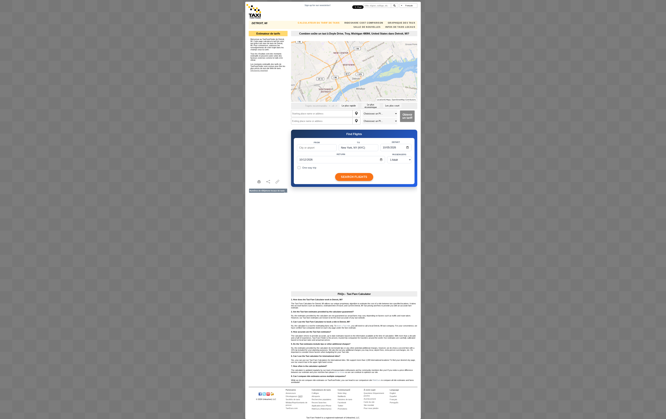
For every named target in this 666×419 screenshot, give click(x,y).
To (358, 142)
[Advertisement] (268, 123)
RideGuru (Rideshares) (321, 409)
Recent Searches (319, 402)
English (393, 393)
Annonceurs (291, 393)
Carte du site (369, 402)
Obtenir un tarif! (407, 116)
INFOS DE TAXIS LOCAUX (400, 27)
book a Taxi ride (343, 326)
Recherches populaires (321, 399)
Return (341, 154)
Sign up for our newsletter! (318, 5)
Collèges (315, 393)
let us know (340, 372)
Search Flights (354, 176)
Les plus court (392, 105)
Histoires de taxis (345, 399)
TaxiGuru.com (292, 408)
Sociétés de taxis (293, 399)
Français (393, 399)
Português (394, 402)
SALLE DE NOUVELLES (367, 27)
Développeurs (291, 396)
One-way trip (309, 167)
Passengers (399, 154)
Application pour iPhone (321, 406)
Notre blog (342, 393)
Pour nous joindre (371, 408)
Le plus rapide (349, 105)
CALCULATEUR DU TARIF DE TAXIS (319, 23)
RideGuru (377, 380)
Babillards (342, 396)
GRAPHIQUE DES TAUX (401, 23)
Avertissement (370, 399)
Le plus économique (371, 105)
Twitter (340, 406)
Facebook (342, 402)
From (317, 142)
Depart (396, 142)
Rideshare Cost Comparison (363, 23)
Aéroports (316, 396)
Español (393, 396)
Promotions (342, 409)
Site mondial (369, 405)
